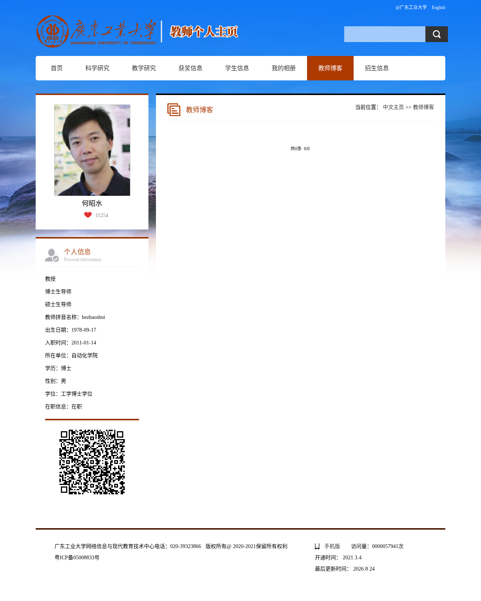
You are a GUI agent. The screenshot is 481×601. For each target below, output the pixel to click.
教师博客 (330, 68)
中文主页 (393, 107)
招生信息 (377, 68)
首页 (57, 68)
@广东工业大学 (411, 7)
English (438, 7)
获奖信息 (190, 68)
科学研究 (97, 68)
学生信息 (237, 68)
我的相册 (284, 68)
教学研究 (144, 68)
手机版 (332, 546)
